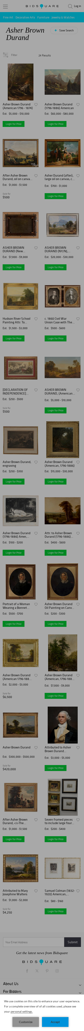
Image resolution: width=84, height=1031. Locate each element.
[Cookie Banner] (42, 1013)
